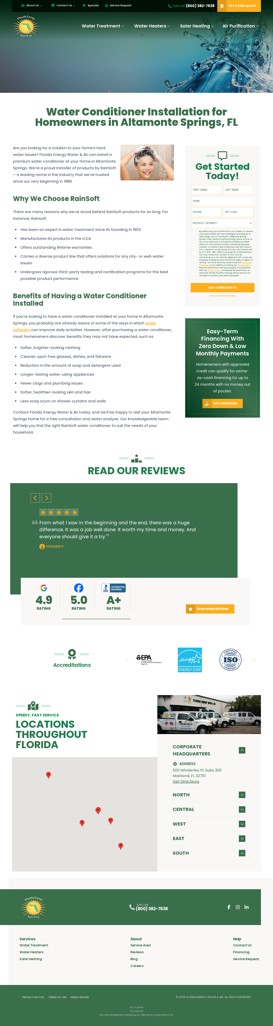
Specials (93, 5)
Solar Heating (195, 26)
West (179, 824)
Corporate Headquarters (191, 750)
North (181, 795)
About (136, 939)
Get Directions (186, 781)
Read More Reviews (213, 609)
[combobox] (223, 223)
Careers (136, 965)
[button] (48, 775)
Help (237, 939)
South (181, 853)
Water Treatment (101, 26)
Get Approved (225, 403)
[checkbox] (194, 253)
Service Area (140, 945)
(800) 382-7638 (152, 909)
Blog (134, 959)
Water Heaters (150, 26)
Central (183, 809)
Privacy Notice (33, 997)
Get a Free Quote (242, 6)
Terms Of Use (57, 997)
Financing (241, 952)
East (178, 838)
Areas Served (79, 997)
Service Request (120, 5)
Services (27, 939)
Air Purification (238, 26)
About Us (32, 5)
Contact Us (64, 5)
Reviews (137, 952)
